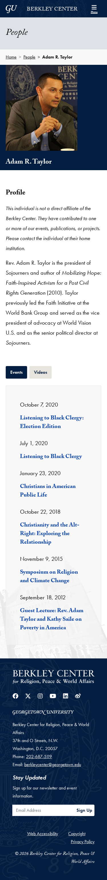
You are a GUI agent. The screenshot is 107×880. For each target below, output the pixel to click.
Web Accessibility (42, 834)
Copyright (76, 834)
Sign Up (84, 810)
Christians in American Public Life (48, 491)
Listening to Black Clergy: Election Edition (52, 423)
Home (11, 57)
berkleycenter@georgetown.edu (52, 765)
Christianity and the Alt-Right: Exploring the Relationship (49, 534)
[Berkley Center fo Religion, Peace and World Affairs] (53, 677)
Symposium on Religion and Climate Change (49, 577)
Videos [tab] (43, 372)
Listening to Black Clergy (51, 457)
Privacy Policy (82, 842)
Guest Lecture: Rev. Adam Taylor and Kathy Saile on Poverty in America (51, 619)
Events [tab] (18, 372)
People (29, 57)
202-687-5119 (39, 757)
